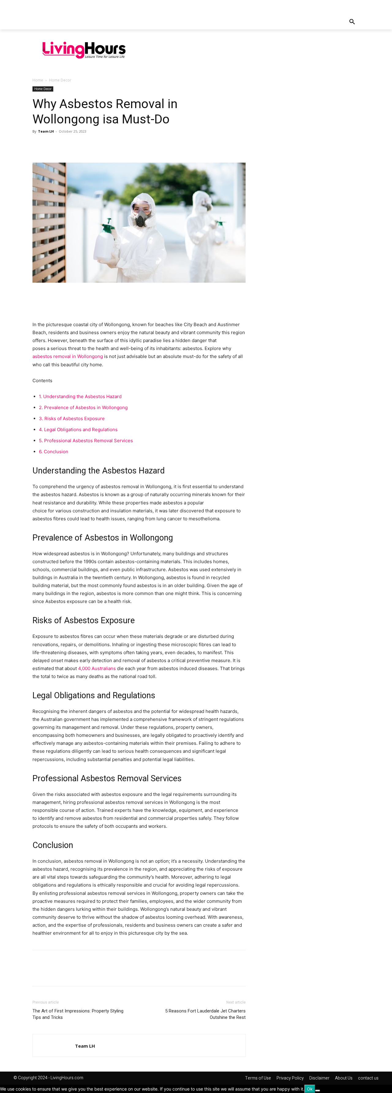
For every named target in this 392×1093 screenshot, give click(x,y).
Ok (310, 1088)
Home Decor (42, 89)
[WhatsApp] (81, 145)
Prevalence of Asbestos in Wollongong (83, 407)
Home (37, 80)
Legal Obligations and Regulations (78, 429)
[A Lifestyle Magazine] (84, 50)
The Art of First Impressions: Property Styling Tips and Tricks (77, 1014)
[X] (53, 145)
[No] (317, 1090)
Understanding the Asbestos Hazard (80, 396)
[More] (95, 145)
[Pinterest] (67, 145)
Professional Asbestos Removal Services (86, 440)
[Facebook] (38, 145)
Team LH (46, 131)
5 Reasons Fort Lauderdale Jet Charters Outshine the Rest (205, 1014)
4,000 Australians (97, 668)
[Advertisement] (255, 49)
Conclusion (53, 451)
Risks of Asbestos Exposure (72, 418)
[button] (352, 22)
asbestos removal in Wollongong (67, 356)
